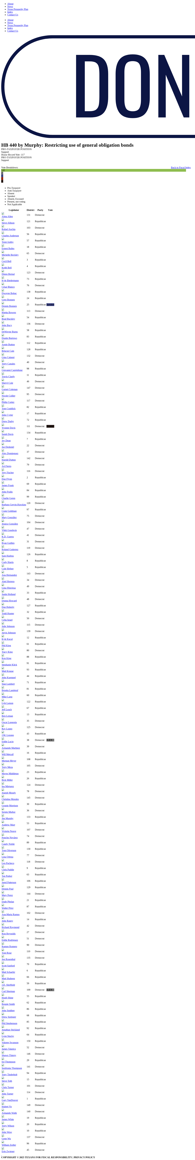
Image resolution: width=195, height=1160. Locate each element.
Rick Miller (7, 780)
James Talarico (9, 1049)
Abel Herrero (8, 581)
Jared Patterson (9, 882)
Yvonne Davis (8, 427)
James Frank (8, 485)
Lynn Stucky (8, 1036)
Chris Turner (8, 1087)
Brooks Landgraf (10, 690)
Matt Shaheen (8, 978)
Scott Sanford (8, 965)
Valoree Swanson (10, 1042)
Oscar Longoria (9, 722)
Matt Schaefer (8, 972)
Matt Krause (8, 671)
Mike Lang (7, 696)
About (10, 3)
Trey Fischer (8, 472)
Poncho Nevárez (10, 837)
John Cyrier (7, 415)
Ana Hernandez (9, 575)
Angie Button (8, 344)
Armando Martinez (11, 748)
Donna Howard (9, 600)
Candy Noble (8, 844)
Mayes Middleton (10, 773)
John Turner (7, 1093)
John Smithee (8, 1010)
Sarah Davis (7, 434)
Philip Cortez (8, 402)
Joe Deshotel (8, 447)
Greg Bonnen (8, 299)
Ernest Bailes (8, 248)
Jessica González (10, 524)
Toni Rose (7, 953)
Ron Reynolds (9, 933)
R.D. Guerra (8, 536)
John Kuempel (9, 677)
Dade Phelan (8, 901)
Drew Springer (9, 1017)
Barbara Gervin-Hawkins (14, 504)
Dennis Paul (7, 889)
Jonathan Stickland (11, 1029)
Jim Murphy (7, 818)
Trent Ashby (8, 242)
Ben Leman (7, 716)
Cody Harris (8, 562)
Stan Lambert (8, 684)
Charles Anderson (10, 235)
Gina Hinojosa (9, 588)
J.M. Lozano (8, 735)
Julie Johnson (8, 626)
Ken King (6, 658)
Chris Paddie (8, 869)
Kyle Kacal (7, 639)
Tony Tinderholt (9, 1074)
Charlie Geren (8, 498)
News (10, 6)
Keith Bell (7, 267)
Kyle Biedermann (10, 280)
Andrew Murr (8, 824)
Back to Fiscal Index (181, 167)
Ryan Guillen (8, 543)
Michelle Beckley (10, 255)
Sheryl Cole (7, 383)
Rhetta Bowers (9, 312)
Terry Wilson (8, 1125)
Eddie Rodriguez (10, 940)
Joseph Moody (9, 792)
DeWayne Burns (10, 331)
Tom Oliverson (9, 850)
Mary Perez (7, 895)
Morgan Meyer (9, 760)
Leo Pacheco (8, 863)
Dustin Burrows (9, 338)
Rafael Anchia (8, 229)
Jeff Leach (7, 709)
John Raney (7, 921)
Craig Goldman (9, 511)
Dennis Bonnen (9, 306)
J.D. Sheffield (8, 985)
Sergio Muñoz (8, 812)
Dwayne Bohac (9, 293)
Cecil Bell (6, 261)
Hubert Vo (7, 1106)
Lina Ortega (7, 857)
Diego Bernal (8, 274)
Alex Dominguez (10, 453)
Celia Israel (7, 620)
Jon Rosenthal (8, 959)
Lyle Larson (7, 703)
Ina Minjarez (8, 786)
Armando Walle (9, 1113)
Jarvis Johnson (9, 632)
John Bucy (7, 325)
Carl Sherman (8, 991)
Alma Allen (7, 216)
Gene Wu (6, 1138)
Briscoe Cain (8, 351)
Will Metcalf (8, 754)
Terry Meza (7, 767)
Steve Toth (7, 1081)
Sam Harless (8, 556)
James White (8, 1119)
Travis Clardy (8, 376)
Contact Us (12, 14)
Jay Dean (6, 440)
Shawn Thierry (9, 1055)
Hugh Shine (7, 997)
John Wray (7, 1132)
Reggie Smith (8, 1004)
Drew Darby (8, 421)
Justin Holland (9, 594)
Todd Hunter (8, 613)
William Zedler (9, 1145)
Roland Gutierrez (10, 549)
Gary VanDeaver (10, 1100)
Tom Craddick (9, 408)
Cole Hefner (8, 568)
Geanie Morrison (10, 805)
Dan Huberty (8, 607)
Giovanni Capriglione (12, 370)
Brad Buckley (8, 319)
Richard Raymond (10, 927)
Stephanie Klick (9, 664)
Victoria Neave (9, 831)
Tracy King (7, 652)
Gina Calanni (8, 357)
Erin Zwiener (8, 1151)
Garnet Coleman (10, 389)
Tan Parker (7, 876)
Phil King (6, 645)
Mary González (9, 517)
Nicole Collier (8, 395)
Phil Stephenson (9, 1023)
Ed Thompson (8, 1061)
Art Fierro (6, 466)
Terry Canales (8, 363)
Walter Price (7, 908)
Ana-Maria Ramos (11, 914)
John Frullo (7, 491)
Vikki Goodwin (9, 530)
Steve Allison (8, 223)
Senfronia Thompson (12, 1068)
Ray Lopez (7, 728)
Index (10, 12)
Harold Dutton (9, 459)
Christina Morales (10, 799)
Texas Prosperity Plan (17, 9)
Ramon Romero (9, 946)
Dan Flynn (7, 479)
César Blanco (8, 287)
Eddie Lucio (8, 741)
